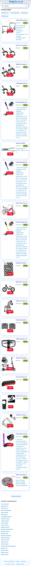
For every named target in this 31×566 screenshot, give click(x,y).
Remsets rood (4, 533)
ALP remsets (4, 508)
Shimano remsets (5, 537)
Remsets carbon (5, 518)
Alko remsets (4, 506)
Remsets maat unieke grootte (8, 546)
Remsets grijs (4, 523)
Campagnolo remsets (6, 516)
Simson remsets (5, 539)
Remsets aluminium (6, 510)
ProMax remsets (5, 531)
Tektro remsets (5, 544)
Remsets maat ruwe (6, 535)
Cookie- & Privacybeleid (9, 561)
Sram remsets (4, 542)
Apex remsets (4, 512)
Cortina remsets (5, 521)
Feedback (17, 561)
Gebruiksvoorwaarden (10, 564)
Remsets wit (4, 548)
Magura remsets (5, 527)
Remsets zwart (5, 554)
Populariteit (23, 561)
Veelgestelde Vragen (20, 564)
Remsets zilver (5, 550)
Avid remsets (4, 514)
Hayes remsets (5, 525)
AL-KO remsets (5, 504)
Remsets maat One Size (7, 529)
